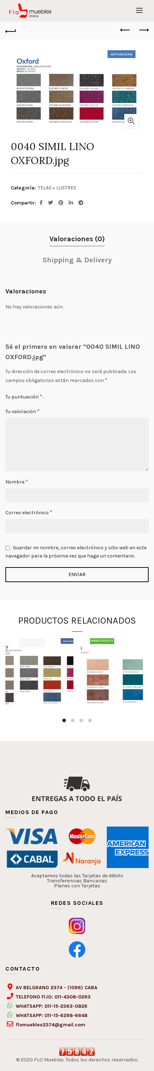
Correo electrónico (28, 512)
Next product (143, 30)
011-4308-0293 (72, 997)
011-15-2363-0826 (65, 1006)
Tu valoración (22, 411)
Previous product (125, 30)
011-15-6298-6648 (65, 1015)
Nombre (16, 481)
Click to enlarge (131, 121)
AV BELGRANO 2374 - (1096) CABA (56, 988)
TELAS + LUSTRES (57, 188)
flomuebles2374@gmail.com (50, 1025)
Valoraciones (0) (77, 239)
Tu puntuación (23, 396)
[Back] (11, 30)
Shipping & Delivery (77, 260)
